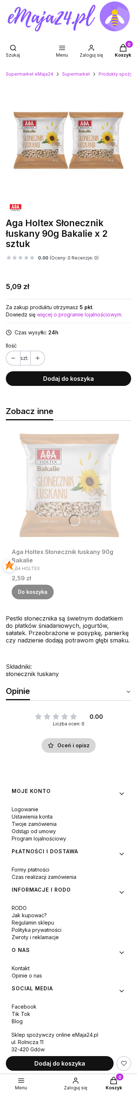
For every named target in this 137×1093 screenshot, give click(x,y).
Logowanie (25, 809)
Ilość (11, 345)
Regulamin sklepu (33, 922)
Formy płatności (30, 869)
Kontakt (21, 968)
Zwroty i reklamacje (35, 937)
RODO (19, 908)
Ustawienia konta (32, 816)
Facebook (24, 1006)
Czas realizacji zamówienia (44, 877)
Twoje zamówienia (34, 824)
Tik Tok (21, 1014)
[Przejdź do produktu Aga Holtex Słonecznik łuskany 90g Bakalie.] (68, 485)
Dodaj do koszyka (68, 378)
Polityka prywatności (36, 930)
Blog (17, 1021)
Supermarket (76, 74)
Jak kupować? (29, 915)
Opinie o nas (27, 975)
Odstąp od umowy (34, 831)
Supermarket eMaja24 (29, 74)
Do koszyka (32, 592)
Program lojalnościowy (39, 838)
